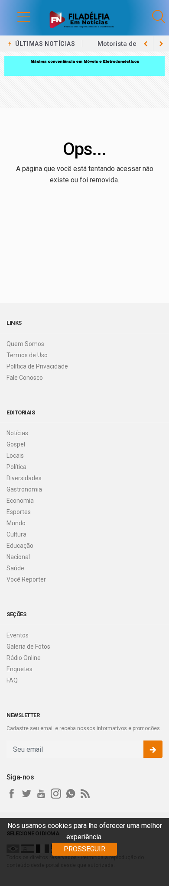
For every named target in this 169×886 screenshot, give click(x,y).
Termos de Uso (27, 355)
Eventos (17, 635)
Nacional (18, 556)
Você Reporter (26, 579)
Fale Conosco (24, 377)
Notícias (17, 433)
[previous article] (161, 44)
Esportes (18, 511)
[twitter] (26, 794)
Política (16, 466)
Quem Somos (25, 343)
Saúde (15, 568)
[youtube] (41, 794)
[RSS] (85, 794)
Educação (19, 545)
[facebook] (11, 794)
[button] (15, 16)
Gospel (15, 444)
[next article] (145, 44)
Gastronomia (24, 489)
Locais (15, 455)
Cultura (16, 534)
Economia (20, 500)
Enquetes (19, 669)
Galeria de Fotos (28, 646)
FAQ (12, 680)
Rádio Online (23, 657)
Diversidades (24, 478)
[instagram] (56, 794)
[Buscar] (158, 16)
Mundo (16, 523)
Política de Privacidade (37, 366)
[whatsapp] (70, 794)
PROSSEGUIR (84, 849)
